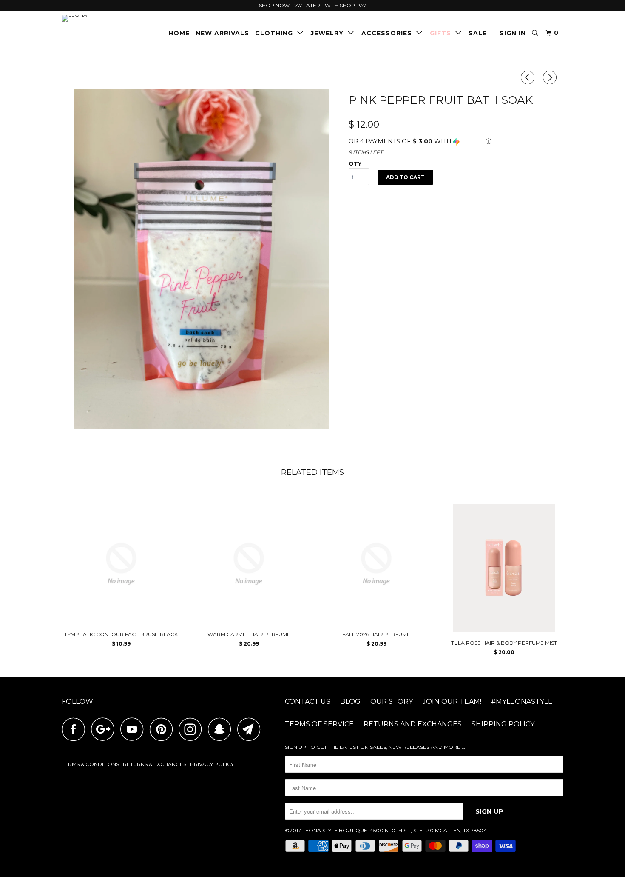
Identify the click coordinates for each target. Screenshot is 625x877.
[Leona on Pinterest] (163, 729)
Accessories (388, 33)
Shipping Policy (503, 724)
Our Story (391, 701)
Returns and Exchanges (413, 724)
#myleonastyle (522, 701)
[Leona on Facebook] (76, 729)
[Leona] (105, 18)
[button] (456, 141)
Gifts (442, 33)
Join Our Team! (452, 701)
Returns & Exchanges (154, 764)
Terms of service (319, 724)
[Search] (535, 33)
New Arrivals (222, 33)
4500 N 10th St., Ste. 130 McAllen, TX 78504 (428, 830)
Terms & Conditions (90, 764)
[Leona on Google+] (105, 729)
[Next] (551, 77)
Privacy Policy (212, 764)
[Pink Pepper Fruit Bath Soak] (201, 259)
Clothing (276, 33)
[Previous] (529, 77)
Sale (478, 33)
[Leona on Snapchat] (222, 729)
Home (179, 33)
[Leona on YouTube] (134, 729)
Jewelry (329, 33)
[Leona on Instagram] (193, 729)
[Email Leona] (251, 729)
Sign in (513, 33)
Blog (350, 701)
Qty (355, 163)
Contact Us (307, 701)
